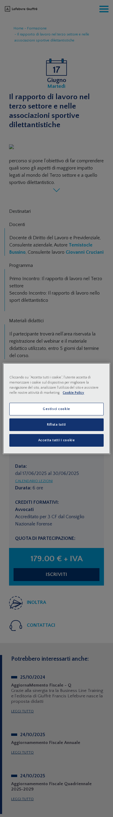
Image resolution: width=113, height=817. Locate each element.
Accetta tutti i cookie (56, 440)
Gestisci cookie (56, 409)
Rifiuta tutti (56, 425)
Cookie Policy (73, 393)
